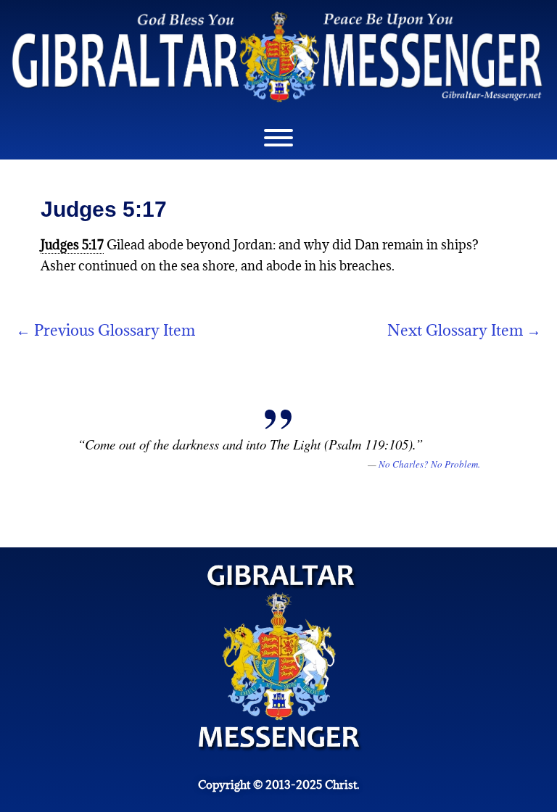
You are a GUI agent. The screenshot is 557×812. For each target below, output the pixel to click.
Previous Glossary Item (105, 330)
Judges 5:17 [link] (72, 244)
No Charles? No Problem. (429, 464)
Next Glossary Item (464, 330)
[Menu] (278, 137)
